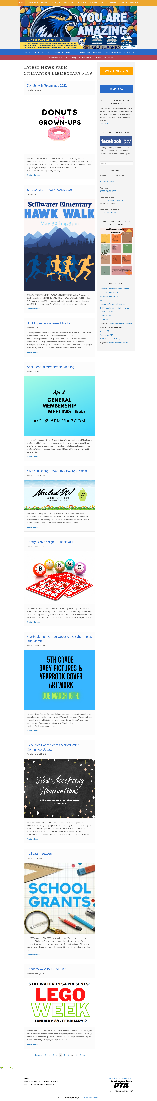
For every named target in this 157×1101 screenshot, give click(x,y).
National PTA (105, 331)
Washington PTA (106, 335)
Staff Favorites (84, 52)
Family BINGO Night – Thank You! (50, 542)
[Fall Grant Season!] (59, 898)
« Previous (38, 1055)
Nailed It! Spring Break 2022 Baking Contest (57, 471)
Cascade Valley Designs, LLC (91, 1098)
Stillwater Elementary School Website (114, 288)
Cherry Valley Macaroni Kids (121, 323)
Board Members (32, 3)
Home (21, 3)
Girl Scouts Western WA (109, 296)
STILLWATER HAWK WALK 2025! (50, 189)
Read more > (105, 123)
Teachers (44, 3)
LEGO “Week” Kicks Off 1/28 (46, 969)
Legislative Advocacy (113, 52)
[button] (105, 3)
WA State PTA (114, 1078)
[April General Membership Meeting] (59, 405)
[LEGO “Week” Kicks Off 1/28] (59, 1002)
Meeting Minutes (68, 3)
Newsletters (82, 3)
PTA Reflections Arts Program (111, 339)
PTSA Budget (55, 3)
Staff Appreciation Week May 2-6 (49, 323)
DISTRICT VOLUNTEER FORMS (112, 200)
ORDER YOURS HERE (108, 191)
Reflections (70, 52)
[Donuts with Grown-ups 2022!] (59, 124)
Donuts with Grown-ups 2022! (47, 85)
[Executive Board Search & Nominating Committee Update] (59, 788)
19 (76, 1055)
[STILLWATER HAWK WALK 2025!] (59, 244)
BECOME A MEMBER (108, 182)
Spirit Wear (97, 52)
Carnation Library (107, 312)
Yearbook (123, 3)
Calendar (27, 52)
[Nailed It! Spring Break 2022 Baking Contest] (59, 494)
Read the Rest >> (33, 175)
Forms (36, 52)
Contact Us (134, 3)
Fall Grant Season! (40, 853)
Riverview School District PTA (119, 343)
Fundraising (58, 52)
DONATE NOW (116, 89)
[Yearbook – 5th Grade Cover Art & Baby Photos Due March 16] (59, 680)
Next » (82, 1055)
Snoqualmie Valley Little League (112, 304)
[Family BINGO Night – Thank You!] (59, 577)
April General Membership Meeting (50, 367)
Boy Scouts (104, 300)
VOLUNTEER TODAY (108, 212)
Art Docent (46, 52)
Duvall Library (105, 315)
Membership (113, 3)
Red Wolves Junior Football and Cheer (115, 308)
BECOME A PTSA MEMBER (116, 71)
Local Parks (104, 319)
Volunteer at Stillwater (96, 3)
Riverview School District (109, 292)
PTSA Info (128, 52)
